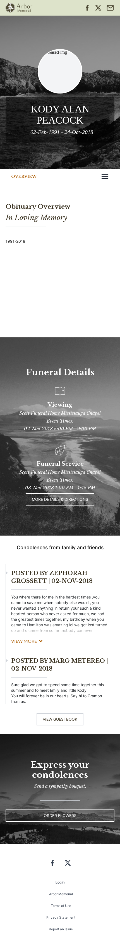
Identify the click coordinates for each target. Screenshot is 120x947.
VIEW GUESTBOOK (60, 719)
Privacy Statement (60, 917)
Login (60, 882)
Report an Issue (61, 929)
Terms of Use (61, 906)
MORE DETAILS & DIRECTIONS (60, 499)
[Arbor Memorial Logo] (19, 8)
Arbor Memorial (61, 894)
